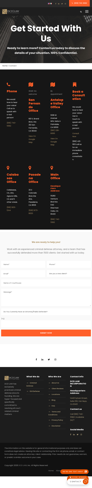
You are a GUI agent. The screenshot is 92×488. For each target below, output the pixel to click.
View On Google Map (32, 139)
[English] (49, 3)
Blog (53, 400)
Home (5, 65)
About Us (55, 383)
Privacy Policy (57, 420)
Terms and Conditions (54, 413)
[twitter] (62, 4)
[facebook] (55, 4)
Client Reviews (58, 388)
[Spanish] (51, 3)
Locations (56, 394)
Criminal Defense (31, 384)
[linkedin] (58, 4)
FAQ (53, 406)
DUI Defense (35, 391)
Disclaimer (56, 426)
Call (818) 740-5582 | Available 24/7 (77, 417)
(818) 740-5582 (80, 3)
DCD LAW (23, 465)
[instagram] (65, 4)
